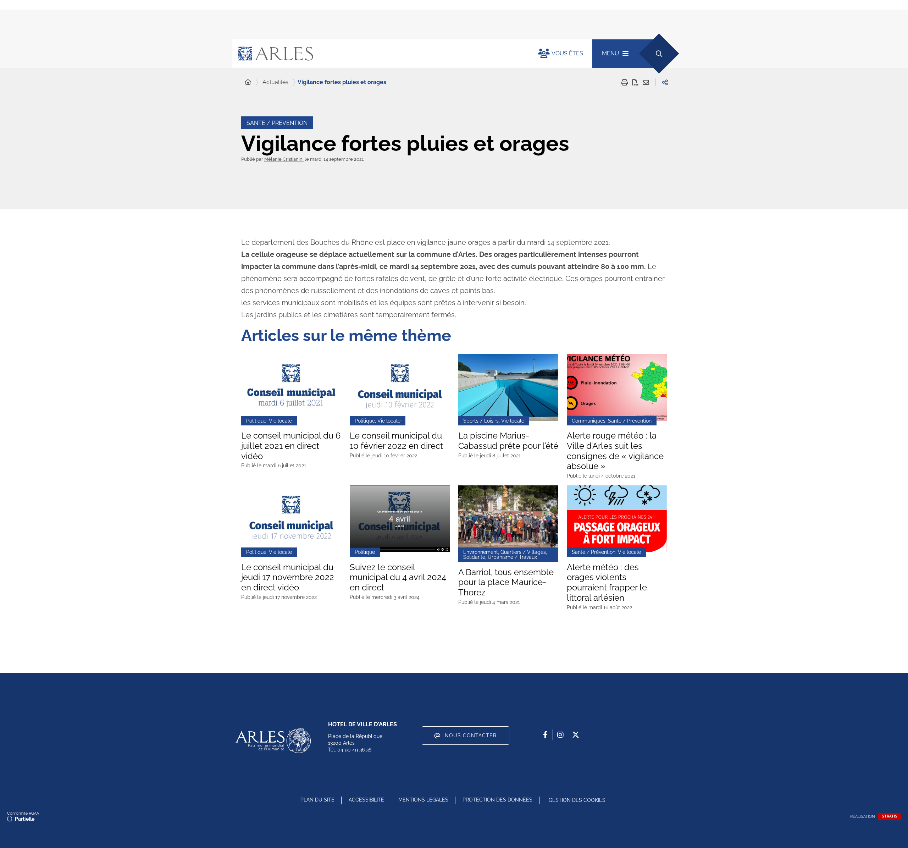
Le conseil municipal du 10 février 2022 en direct (396, 441)
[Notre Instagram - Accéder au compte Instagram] (560, 734)
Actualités (275, 82)
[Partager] (665, 82)
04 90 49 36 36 (354, 750)
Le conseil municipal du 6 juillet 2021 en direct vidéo (290, 446)
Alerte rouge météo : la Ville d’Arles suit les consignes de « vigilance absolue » (615, 451)
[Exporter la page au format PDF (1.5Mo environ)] (635, 82)
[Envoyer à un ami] (646, 82)
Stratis (889, 816)
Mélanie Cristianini (284, 159)
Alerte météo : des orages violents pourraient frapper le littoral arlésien (607, 582)
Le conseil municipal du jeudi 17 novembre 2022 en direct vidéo (287, 577)
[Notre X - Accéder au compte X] (575, 734)
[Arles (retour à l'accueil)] (378, 53)
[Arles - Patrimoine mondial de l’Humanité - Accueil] (273, 740)
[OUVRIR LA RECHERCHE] (659, 53)
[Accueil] (248, 82)
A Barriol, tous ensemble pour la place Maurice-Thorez (506, 582)
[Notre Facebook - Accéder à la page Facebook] (545, 734)
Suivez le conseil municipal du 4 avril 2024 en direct (398, 577)
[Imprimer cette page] (624, 82)
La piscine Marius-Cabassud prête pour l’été (508, 441)
